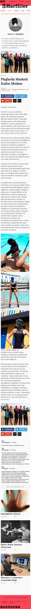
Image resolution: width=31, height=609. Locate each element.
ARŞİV (11, 601)
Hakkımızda (13, 1)
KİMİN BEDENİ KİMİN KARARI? (18, 89)
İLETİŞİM (20, 1)
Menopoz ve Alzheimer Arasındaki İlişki (12, 578)
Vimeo (11, 607)
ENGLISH (27, 1)
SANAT (28, 11)
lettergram (24, 597)
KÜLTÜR (10, 11)
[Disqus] (15, 461)
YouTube (9, 607)
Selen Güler (3, 583)
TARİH (22, 11)
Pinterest (14, 607)
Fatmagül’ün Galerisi (10, 514)
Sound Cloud (16, 607)
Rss (19, 607)
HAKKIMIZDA (5, 601)
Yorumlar (4, 603)
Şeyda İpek (3, 550)
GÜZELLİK (8, 89)
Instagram (6, 607)
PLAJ (27, 89)
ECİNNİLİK (16, 11)
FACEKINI (3, 89)
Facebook (1, 1)
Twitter (4, 1)
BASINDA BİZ (17, 601)
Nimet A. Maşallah (15, 34)
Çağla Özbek (4, 516)
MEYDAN (3, 11)
